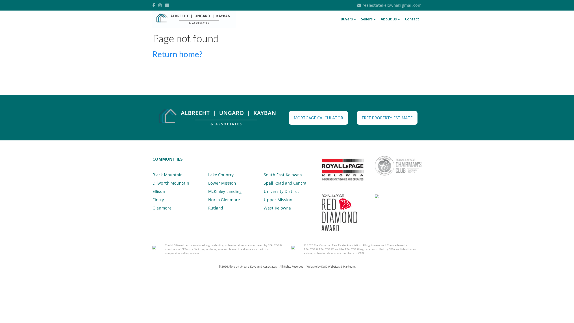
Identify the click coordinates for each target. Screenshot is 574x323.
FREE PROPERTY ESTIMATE (387, 117)
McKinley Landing (225, 191)
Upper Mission (278, 199)
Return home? (177, 54)
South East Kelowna (283, 174)
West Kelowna (277, 208)
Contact (412, 19)
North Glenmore (224, 199)
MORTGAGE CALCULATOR (318, 117)
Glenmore (162, 208)
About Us (389, 19)
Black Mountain (167, 174)
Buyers (347, 19)
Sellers (367, 19)
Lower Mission (222, 183)
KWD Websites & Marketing (338, 266)
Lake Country (221, 174)
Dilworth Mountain (170, 183)
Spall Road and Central (285, 183)
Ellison (158, 191)
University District (281, 191)
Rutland (215, 208)
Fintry (158, 199)
